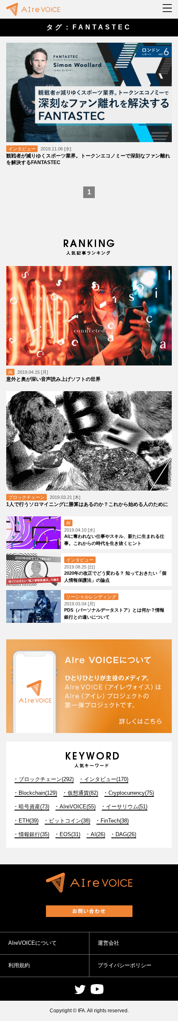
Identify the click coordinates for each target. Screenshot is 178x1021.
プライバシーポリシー (125, 965)
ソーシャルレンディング (91, 596)
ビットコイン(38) (69, 821)
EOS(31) (70, 834)
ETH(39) (28, 821)
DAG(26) (125, 834)
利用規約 (19, 965)
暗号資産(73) (34, 806)
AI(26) (98, 834)
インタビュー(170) (106, 779)
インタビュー (22, 148)
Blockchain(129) (38, 793)
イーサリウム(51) (126, 806)
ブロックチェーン (26, 497)
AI (10, 372)
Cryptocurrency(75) (131, 793)
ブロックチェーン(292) (46, 779)
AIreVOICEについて (32, 943)
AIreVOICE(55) (78, 806)
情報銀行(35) (34, 834)
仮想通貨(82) (82, 793)
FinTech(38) (115, 821)
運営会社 (108, 943)
